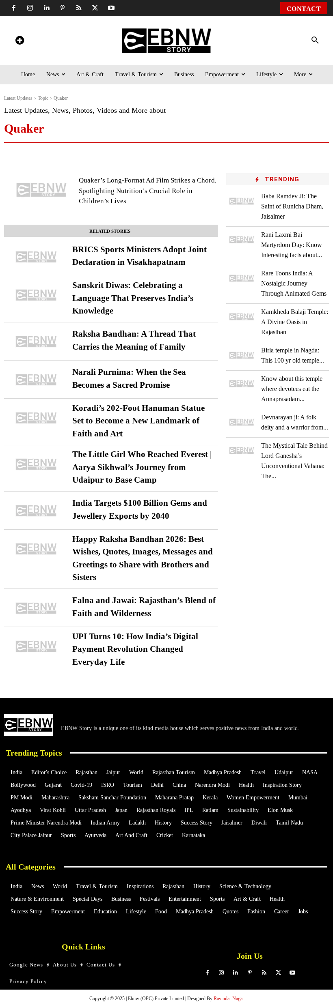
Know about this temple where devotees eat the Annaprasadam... (291, 388)
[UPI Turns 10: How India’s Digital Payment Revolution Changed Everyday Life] (36, 646)
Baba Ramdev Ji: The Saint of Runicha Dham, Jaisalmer (292, 206)
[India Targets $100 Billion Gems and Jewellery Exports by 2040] (36, 511)
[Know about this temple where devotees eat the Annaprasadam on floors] (241, 383)
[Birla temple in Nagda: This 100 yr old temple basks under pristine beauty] (241, 355)
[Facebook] (14, 8)
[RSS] (79, 8)
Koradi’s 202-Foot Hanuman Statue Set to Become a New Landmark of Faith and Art (138, 420)
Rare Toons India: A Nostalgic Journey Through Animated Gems (294, 283)
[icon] (19, 41)
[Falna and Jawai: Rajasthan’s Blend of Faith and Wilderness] (36, 608)
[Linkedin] (46, 8)
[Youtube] (111, 8)
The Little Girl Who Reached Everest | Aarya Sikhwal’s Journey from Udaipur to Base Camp (142, 467)
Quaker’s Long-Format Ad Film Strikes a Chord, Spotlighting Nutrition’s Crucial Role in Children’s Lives (147, 190)
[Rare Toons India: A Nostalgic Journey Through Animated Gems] (241, 278)
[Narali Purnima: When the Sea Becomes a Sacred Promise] (36, 380)
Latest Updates (18, 98)
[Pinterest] (62, 8)
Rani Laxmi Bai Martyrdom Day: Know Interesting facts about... (291, 244)
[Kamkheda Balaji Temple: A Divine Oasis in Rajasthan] (241, 316)
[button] (315, 40)
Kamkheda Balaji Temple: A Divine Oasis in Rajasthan (294, 321)
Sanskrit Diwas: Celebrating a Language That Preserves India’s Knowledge (132, 298)
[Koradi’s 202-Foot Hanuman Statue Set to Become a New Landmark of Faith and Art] (36, 418)
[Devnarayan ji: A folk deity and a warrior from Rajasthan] (241, 422)
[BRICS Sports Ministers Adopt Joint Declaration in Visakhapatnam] (36, 257)
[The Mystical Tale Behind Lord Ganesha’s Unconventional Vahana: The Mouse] (241, 450)
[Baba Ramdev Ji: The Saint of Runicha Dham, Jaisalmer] (241, 201)
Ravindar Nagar (229, 998)
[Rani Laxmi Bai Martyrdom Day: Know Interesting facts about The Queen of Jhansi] (241, 239)
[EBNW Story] (166, 40)
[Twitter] (95, 8)
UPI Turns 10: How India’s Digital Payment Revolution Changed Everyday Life (135, 649)
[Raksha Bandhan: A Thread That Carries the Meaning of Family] (36, 342)
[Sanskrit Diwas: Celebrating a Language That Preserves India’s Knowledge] (36, 295)
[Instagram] (30, 8)
